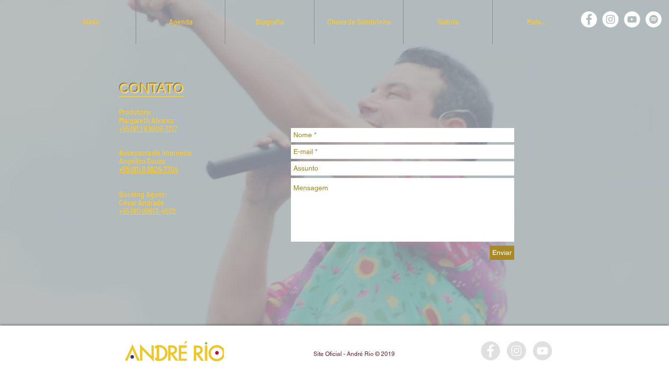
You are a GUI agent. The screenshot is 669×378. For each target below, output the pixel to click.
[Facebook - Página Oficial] (490, 350)
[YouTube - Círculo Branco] (632, 19)
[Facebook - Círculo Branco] (589, 19)
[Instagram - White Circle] (610, 19)
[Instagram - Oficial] (516, 350)
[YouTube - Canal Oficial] (542, 350)
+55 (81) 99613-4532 (147, 211)
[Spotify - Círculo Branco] (653, 19)
